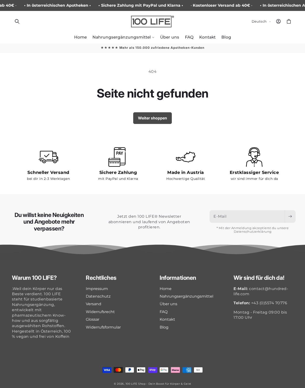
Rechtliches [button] (101, 278)
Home (166, 288)
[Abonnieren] (290, 216)
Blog (164, 327)
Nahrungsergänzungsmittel (186, 296)
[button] (17, 21)
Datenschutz (98, 296)
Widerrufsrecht (100, 311)
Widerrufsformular (103, 327)
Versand (93, 304)
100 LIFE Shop (136, 383)
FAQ (164, 311)
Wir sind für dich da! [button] (259, 278)
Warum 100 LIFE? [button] (34, 278)
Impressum (97, 288)
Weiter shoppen (152, 118)
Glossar (92, 319)
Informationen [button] (178, 278)
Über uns (168, 304)
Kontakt (167, 319)
